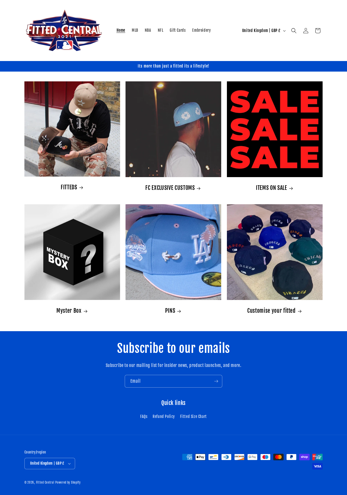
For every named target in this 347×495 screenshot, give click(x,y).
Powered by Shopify (68, 482)
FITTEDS (69, 187)
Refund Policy (164, 416)
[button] (294, 31)
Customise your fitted (271, 310)
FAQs (143, 416)
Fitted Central (45, 482)
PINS (170, 310)
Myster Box (69, 310)
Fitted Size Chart (193, 416)
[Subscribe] (216, 381)
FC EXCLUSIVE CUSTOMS (170, 187)
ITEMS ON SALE (271, 187)
